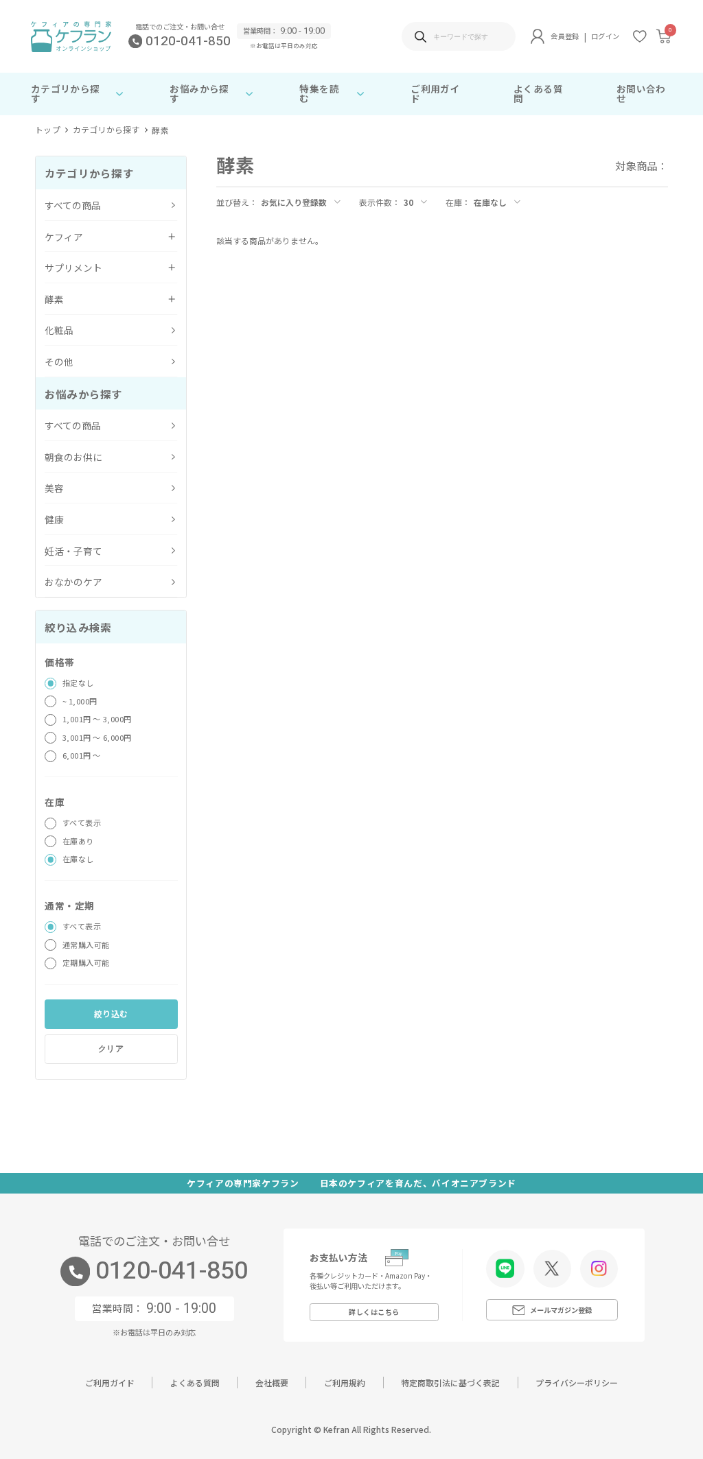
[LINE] (505, 1268)
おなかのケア (73, 582)
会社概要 (271, 1382)
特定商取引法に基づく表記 (450, 1382)
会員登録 (565, 36)
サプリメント (73, 267)
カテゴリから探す (106, 130)
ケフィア (64, 237)
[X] (552, 1268)
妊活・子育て (73, 551)
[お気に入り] (640, 36)
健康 (54, 519)
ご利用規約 (344, 1382)
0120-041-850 (188, 41)
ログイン (605, 36)
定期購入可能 (86, 962)
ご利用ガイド (435, 93)
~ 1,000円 (79, 701)
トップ (47, 130)
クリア (111, 1049)
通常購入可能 (86, 944)
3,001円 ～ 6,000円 (97, 737)
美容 (54, 488)
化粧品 (59, 330)
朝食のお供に (73, 457)
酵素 (160, 130)
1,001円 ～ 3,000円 (97, 718)
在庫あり (78, 840)
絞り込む (111, 1013)
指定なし (78, 682)
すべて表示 (82, 822)
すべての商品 (73, 205)
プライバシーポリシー (576, 1382)
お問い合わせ (641, 93)
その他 (59, 361)
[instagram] (599, 1268)
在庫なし (78, 858)
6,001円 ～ (81, 755)
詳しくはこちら (374, 1312)
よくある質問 (538, 93)
